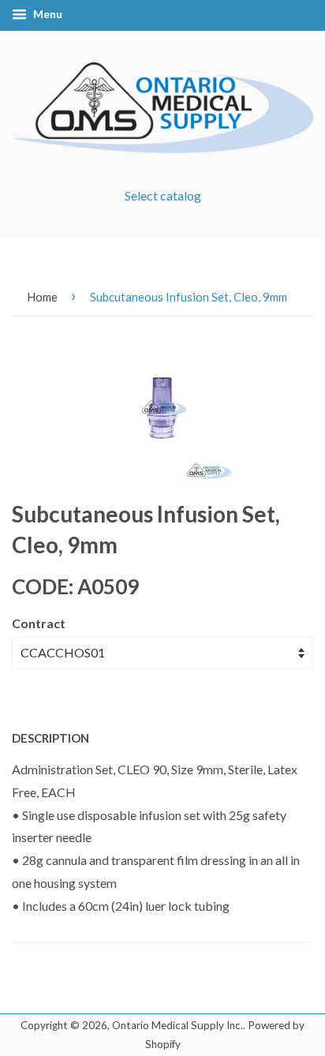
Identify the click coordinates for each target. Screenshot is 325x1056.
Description (50, 738)
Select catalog (163, 195)
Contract (38, 623)
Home (42, 297)
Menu (46, 14)
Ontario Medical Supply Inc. (177, 1025)
